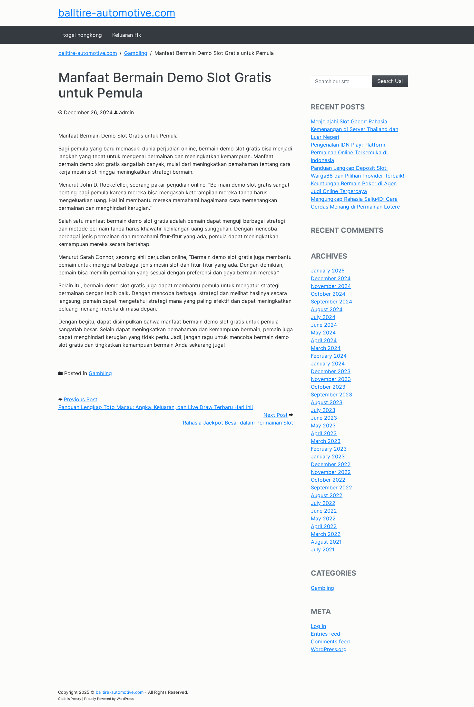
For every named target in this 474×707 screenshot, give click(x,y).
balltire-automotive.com (116, 12)
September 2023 (331, 394)
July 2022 (323, 503)
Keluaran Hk (126, 35)
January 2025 (328, 270)
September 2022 (331, 487)
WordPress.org (329, 649)
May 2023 (323, 425)
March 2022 (326, 534)
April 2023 (324, 433)
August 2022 (326, 495)
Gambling (100, 373)
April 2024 (324, 340)
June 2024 (324, 325)
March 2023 (326, 441)
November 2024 (331, 286)
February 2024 (329, 356)
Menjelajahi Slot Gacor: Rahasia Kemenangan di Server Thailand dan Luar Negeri (354, 129)
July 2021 (322, 549)
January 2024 (328, 363)
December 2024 (331, 278)
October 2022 (328, 479)
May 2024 (323, 332)
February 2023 (329, 449)
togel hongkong (82, 35)
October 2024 (328, 294)
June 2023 (324, 418)
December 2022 (331, 464)
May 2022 (323, 518)
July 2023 (323, 410)
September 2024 (331, 301)
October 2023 (328, 387)
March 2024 (326, 348)
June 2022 (324, 510)
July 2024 (323, 317)
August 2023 (326, 402)
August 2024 (326, 309)
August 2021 (326, 541)
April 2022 (324, 526)
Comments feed (330, 641)
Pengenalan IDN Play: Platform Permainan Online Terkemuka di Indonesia (349, 152)
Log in (318, 626)
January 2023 (328, 456)
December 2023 (331, 371)
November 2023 (331, 379)
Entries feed (325, 633)
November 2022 (331, 472)
